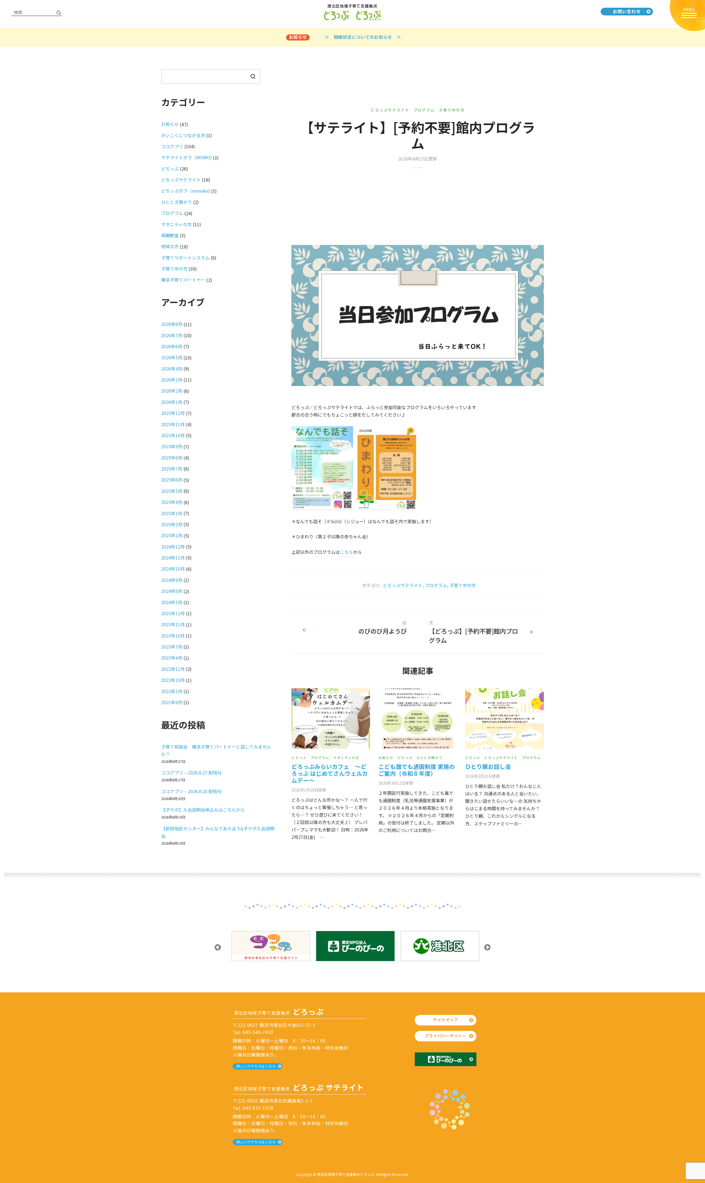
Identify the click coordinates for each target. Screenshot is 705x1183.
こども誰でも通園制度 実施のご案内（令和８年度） (416, 769)
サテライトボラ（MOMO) (186, 157)
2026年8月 (171, 324)
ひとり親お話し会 (488, 766)
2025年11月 (173, 424)
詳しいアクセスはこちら (256, 1066)
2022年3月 (171, 691)
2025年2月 (171, 524)
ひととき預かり (429, 757)
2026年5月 (171, 357)
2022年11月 (173, 669)
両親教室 (170, 235)
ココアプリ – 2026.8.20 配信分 (191, 791)
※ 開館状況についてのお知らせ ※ (363, 37)
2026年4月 (171, 368)
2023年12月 (173, 613)
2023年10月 (173, 635)
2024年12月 (173, 546)
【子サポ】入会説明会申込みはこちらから (203, 809)
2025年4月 (171, 502)
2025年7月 (171, 468)
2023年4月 (171, 657)
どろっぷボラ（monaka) (185, 190)
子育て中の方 (452, 110)
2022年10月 (173, 680)
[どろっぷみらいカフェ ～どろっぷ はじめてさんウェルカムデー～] (330, 718)
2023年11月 (173, 624)
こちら (346, 552)
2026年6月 (171, 346)
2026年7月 (171, 335)
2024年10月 (173, 568)
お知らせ (385, 757)
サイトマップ (445, 1019)
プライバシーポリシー (445, 1035)
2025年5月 (171, 491)
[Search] (58, 12)
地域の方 (170, 246)
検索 (253, 76)
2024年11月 (173, 557)
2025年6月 (171, 479)
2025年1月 (171, 535)
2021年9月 (171, 702)
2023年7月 (171, 646)
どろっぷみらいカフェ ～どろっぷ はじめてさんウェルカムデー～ (329, 773)
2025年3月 (171, 513)
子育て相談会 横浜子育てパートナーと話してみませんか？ (216, 750)
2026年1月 (171, 402)
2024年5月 (171, 602)
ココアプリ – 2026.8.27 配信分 (191, 772)
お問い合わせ (627, 11)
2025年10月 (173, 435)
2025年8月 (171, 457)
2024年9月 (171, 580)
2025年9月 (171, 446)
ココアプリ (172, 146)
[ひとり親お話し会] (504, 718)
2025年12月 (173, 413)
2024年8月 (171, 591)
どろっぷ (298, 757)
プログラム (424, 110)
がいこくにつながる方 (183, 135)
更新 (308, 790)
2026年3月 (171, 379)
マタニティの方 (346, 757)
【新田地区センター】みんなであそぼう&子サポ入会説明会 (217, 832)
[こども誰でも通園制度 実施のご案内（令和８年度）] (417, 718)
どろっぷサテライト (390, 110)
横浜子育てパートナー (183, 279)
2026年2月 (171, 390)
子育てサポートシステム (185, 257)
